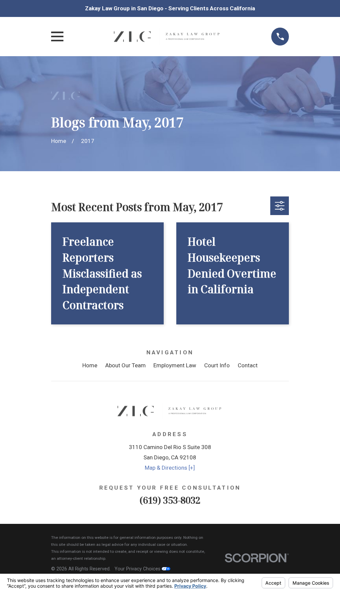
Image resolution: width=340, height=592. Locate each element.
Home (89, 365)
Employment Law (174, 365)
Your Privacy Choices (138, 568)
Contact (248, 365)
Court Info (217, 365)
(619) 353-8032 (170, 500)
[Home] (167, 37)
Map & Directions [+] (170, 467)
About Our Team (125, 365)
